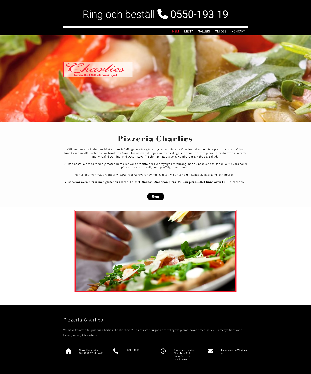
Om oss (220, 31)
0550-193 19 (199, 14)
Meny (188, 31)
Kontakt (238, 31)
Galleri (204, 31)
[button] (155, 196)
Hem (175, 31)
